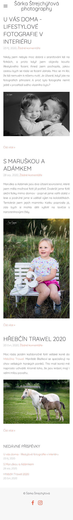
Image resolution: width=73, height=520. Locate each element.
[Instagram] (40, 503)
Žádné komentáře (29, 48)
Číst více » (9, 147)
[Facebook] (32, 503)
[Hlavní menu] (5, 6)
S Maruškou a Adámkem (18, 464)
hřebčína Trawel (13, 359)
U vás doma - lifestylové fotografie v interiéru (31, 454)
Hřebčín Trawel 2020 (16, 474)
